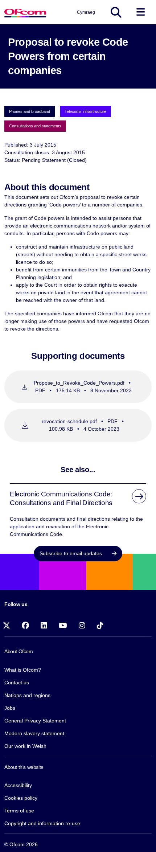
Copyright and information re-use (42, 823)
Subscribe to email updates (71, 553)
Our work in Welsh (25, 746)
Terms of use (19, 811)
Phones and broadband (29, 111)
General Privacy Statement (35, 721)
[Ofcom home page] (25, 12)
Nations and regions (27, 695)
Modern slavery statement (34, 733)
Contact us (16, 682)
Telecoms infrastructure (85, 111)
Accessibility (18, 785)
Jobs (9, 708)
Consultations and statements (35, 126)
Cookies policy (20, 798)
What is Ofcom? (22, 670)
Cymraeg (86, 12)
